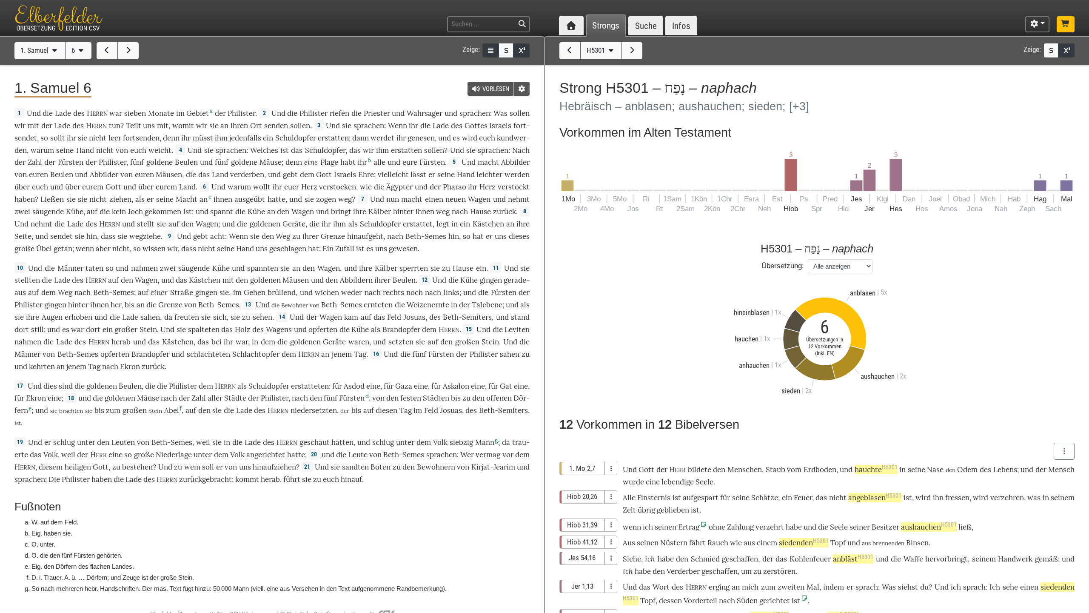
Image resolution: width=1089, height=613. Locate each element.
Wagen (479, 199)
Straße (181, 292)
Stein (148, 329)
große (24, 248)
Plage (329, 162)
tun (114, 125)
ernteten (378, 304)
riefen (339, 113)
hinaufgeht (365, 236)
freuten (186, 317)
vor (507, 454)
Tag (360, 354)
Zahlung (740, 527)
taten (94, 268)
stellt (145, 224)
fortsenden (141, 138)
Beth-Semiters (467, 317)
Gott (324, 174)
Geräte (293, 224)
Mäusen (169, 174)
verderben (247, 174)
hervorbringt (946, 559)
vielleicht (393, 174)
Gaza (403, 386)
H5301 (597, 50)
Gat (506, 386)
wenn (85, 248)
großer (125, 329)
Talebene (487, 304)
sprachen (474, 113)
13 (248, 304)
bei (216, 342)
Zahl (35, 162)
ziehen (120, 199)
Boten (381, 467)
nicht (97, 138)
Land (220, 174)
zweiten (791, 587)
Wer (467, 454)
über (22, 187)
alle (379, 162)
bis (129, 304)
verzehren (1007, 497)
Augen (52, 317)
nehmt (519, 199)
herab (121, 342)
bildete (699, 469)
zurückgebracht (205, 479)
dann (360, 138)
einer (159, 292)
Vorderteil (700, 600)
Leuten (123, 442)
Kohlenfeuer (810, 559)
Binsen (917, 542)
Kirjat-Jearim (493, 467)
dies (50, 386)
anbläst (853, 559)
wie (366, 187)
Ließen (52, 199)
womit (183, 125)
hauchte (876, 469)
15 (469, 329)
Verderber (683, 571)
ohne (717, 527)
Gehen (254, 292)
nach (82, 292)
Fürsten (70, 162)
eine (311, 162)
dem (268, 342)
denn (171, 138)
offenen (499, 398)
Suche (646, 25)
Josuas (414, 317)
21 (307, 466)
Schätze (764, 497)
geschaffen (740, 559)
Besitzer (885, 527)
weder (351, 292)
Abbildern (356, 280)
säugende (48, 211)
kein (119, 211)
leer (114, 138)
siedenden (804, 542)
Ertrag (688, 527)
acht (217, 236)
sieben (135, 113)
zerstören (779, 571)
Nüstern (673, 542)
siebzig (461, 442)
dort (21, 329)
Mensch (1061, 469)
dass (108, 236)
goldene (159, 162)
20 (314, 454)
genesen (421, 138)
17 (20, 385)
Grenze (333, 236)
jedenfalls (245, 138)
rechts (393, 292)
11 (496, 267)
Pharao (454, 187)
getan (63, 248)
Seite (22, 236)
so (110, 268)
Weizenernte (428, 304)
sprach (866, 587)
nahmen (144, 268)
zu (526, 354)
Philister (241, 113)
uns (245, 467)
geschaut (314, 442)
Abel (171, 410)
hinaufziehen (274, 467)
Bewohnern (436, 467)
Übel (44, 248)
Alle (629, 497)
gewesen (403, 248)
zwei (22, 211)
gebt (290, 174)
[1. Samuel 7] (128, 50)
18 (71, 398)
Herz (309, 187)
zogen (326, 199)
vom (794, 469)
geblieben (673, 510)
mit (162, 125)
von (122, 150)
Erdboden (820, 469)
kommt (247, 479)
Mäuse (270, 162)
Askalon (456, 386)
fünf (137, 162)
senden (276, 125)
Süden (747, 600)
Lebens (1005, 469)
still (37, 329)
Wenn (397, 125)
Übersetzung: (782, 266)
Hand (85, 150)
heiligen (78, 467)
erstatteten (310, 386)
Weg (283, 236)
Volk (440, 442)
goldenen (265, 224)
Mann (484, 442)
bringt (341, 211)
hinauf (351, 479)
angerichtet (265, 454)
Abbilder (515, 162)
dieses (519, 236)
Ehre (366, 174)
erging (719, 587)
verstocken (337, 187)
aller (215, 398)
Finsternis (653, 497)
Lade (63, 113)
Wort (661, 587)
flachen (100, 566)
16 (376, 353)
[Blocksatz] (490, 50)
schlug (64, 442)
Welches (264, 150)
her (116, 304)
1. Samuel (35, 50)
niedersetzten (314, 410)
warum (42, 150)
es (369, 248)
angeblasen (874, 497)
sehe (1010, 587)
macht (488, 162)
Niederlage (174, 454)
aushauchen (929, 527)
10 (20, 267)
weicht (159, 150)
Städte (235, 398)
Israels (500, 125)
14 (282, 316)
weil (203, 442)
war (115, 113)
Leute (358, 454)
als (140, 199)
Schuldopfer (295, 138)
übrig (646, 510)
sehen (262, 317)
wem (192, 467)
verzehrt (769, 527)
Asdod (354, 386)
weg (345, 199)
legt (442, 224)
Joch (135, 211)
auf (92, 211)
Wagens (279, 329)
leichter (489, 174)
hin (91, 236)
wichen (327, 292)
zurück (504, 211)
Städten (436, 398)
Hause (480, 211)
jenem (342, 354)
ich (650, 559)
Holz (243, 329)
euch (138, 150)
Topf (838, 542)
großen (467, 342)
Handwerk (1015, 559)
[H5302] (632, 50)
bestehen (137, 467)
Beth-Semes (425, 236)
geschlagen (287, 248)
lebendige (677, 482)
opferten (322, 329)
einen (434, 199)
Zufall (344, 248)
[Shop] (1066, 24)
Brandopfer (401, 329)
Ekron (130, 366)
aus (749, 542)
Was (500, 113)
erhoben (78, 317)
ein (481, 268)
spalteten (204, 329)
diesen (386, 410)
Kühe (74, 211)
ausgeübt (249, 199)
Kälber (379, 211)
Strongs (605, 25)
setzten (400, 342)
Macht (186, 199)
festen (410, 398)
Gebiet (197, 113)
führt (291, 479)
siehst (908, 587)
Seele (704, 482)
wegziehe (145, 236)
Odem (967, 469)
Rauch (717, 542)
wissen (154, 248)
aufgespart (700, 497)
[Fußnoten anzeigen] (521, 50)
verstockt (514, 187)
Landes (122, 566)
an (271, 211)
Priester (377, 113)
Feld (394, 317)
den (204, 410)
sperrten (413, 268)
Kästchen (488, 224)
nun (392, 199)
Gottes (476, 125)
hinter (403, 211)
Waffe (913, 559)
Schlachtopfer (255, 354)
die (105, 211)
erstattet (418, 224)
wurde (633, 482)
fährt (697, 542)
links (451, 292)
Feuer (803, 497)
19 (20, 441)
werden (517, 174)
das (355, 150)
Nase (935, 469)
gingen (491, 280)
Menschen (744, 469)
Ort (256, 125)
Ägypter (399, 187)
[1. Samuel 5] (107, 50)
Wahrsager (424, 113)
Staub (775, 469)
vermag (488, 454)
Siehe (632, 559)
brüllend (282, 292)
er (489, 236)
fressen (957, 497)
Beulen (186, 162)
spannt (221, 211)
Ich (994, 587)
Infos (681, 25)
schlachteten (208, 354)
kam (351, 317)
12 (425, 279)
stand (520, 317)
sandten (355, 467)
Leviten (517, 329)
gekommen (163, 211)
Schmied (705, 559)
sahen (150, 317)
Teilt (133, 125)
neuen (455, 199)
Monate (161, 113)
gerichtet (774, 600)
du (924, 587)
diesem (51, 467)
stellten (27, 280)
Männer (70, 268)
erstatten (333, 138)
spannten (262, 268)
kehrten (42, 366)
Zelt (629, 510)
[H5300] (569, 50)
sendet (61, 236)
